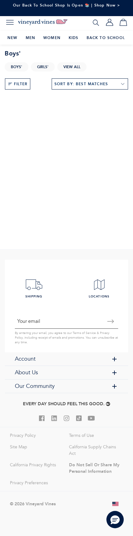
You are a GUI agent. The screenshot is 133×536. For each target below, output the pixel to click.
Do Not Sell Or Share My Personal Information (94, 468)
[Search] (96, 22)
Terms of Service (84, 333)
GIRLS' (43, 67)
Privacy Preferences (29, 482)
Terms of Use (81, 435)
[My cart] (123, 22)
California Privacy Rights (33, 465)
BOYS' (16, 67)
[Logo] (43, 22)
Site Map (18, 447)
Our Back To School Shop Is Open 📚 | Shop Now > (66, 5)
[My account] (109, 22)
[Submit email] (110, 321)
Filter (21, 84)
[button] (115, 519)
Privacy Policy (23, 435)
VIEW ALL (71, 67)
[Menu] (10, 22)
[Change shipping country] (115, 503)
